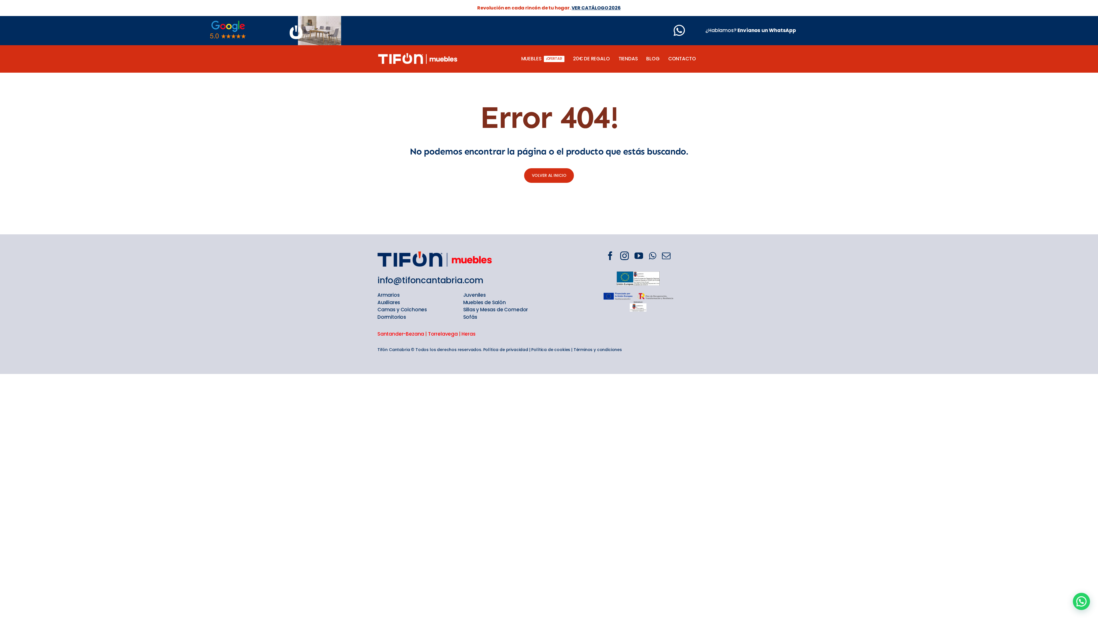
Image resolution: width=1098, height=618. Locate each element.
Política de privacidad (505, 349)
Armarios (388, 295)
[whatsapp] (652, 255)
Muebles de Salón (484, 302)
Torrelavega (443, 333)
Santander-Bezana (400, 333)
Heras (468, 333)
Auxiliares (388, 302)
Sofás (470, 317)
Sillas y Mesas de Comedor (495, 309)
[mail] (666, 255)
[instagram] (624, 255)
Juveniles (474, 295)
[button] (1081, 601)
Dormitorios (391, 317)
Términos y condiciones (598, 349)
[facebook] (610, 255)
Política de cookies (550, 349)
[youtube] (638, 255)
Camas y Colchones (402, 309)
